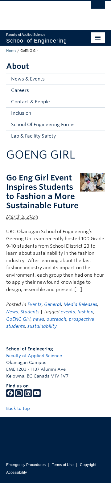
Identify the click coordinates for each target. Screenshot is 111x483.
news (38, 319)
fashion (85, 312)
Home (11, 50)
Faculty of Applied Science (34, 355)
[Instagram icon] (19, 395)
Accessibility (16, 472)
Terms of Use (63, 465)
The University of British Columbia (40, 12)
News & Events (28, 79)
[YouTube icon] (37, 395)
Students (29, 312)
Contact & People (30, 102)
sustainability (42, 326)
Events (34, 304)
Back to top (18, 408)
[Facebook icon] (10, 395)
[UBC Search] (98, 7)
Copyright (88, 465)
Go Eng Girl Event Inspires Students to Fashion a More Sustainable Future (42, 191)
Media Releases (80, 304)
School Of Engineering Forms (43, 124)
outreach (56, 319)
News (12, 312)
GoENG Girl (18, 319)
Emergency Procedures (26, 465)
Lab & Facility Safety (33, 136)
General (52, 304)
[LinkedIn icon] (28, 395)
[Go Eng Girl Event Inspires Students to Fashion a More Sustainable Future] (92, 182)
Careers (20, 90)
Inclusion (21, 113)
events (68, 312)
